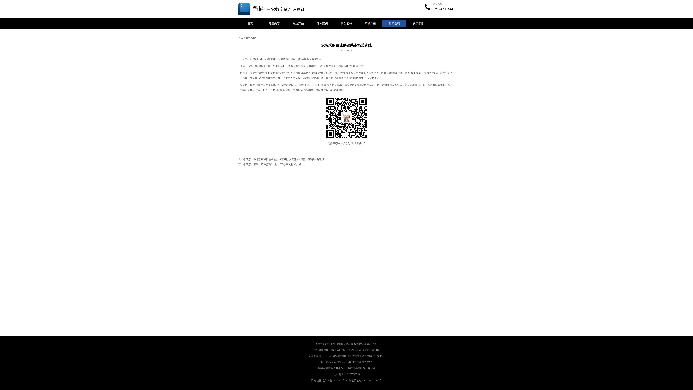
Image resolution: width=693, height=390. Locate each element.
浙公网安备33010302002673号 (365, 380)
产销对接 (370, 23)
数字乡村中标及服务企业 (332, 368)
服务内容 (274, 23)
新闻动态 (394, 23)
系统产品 (298, 23)
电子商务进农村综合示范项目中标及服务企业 (346, 362)
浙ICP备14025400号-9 (335, 380)
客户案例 (322, 23)
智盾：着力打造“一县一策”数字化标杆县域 (277, 164)
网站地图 (316, 380)
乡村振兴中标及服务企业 (361, 368)
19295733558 (353, 374)
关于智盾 (418, 23)
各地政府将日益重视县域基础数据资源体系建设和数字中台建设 (288, 159)
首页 (250, 23)
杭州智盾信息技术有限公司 (351, 344)
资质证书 (346, 23)
